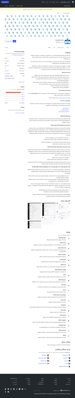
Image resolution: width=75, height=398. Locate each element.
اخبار (69, 380)
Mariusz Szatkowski (63, 366)
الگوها (56, 384)
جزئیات (67, 47)
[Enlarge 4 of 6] (54, 218)
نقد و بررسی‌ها (61, 47)
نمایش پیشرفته (21, 81)
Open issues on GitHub (64, 111)
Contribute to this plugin (17, 54)
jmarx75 (66, 360)
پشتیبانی (6, 47)
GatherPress (58, 42)
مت (16, 380)
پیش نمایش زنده (8, 41)
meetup (9, 78)
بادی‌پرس (15, 384)
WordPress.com (13, 378)
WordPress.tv (40, 384)
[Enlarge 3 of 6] (54, 204)
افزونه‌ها (55, 382)
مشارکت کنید (28, 378)
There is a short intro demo (64, 97)
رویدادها (29, 380)
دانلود (14, 41)
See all (6, 102)
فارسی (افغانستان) (56, 390)
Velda (66, 363)
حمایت (28, 382)
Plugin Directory (67, 5)
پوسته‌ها (55, 380)
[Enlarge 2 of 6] (68, 213)
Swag (28, 384)
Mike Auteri (44, 355)
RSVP (6, 78)
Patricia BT (65, 358)
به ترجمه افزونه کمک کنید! (27, 9)
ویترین (56, 378)
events (13, 78)
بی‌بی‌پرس (14, 382)
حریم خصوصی (67, 384)
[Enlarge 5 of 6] (39, 204)
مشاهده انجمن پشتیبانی (19, 112)
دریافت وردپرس (5, 2)
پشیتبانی (42, 380)
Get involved (66, 108)
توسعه (49, 47)
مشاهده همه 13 (7, 73)
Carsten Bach (44, 360)
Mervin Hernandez (43, 358)
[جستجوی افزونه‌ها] (58, 13)
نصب (54, 47)
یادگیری (42, 378)
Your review (21, 102)
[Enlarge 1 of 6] (68, 204)
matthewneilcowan (42, 363)
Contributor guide (65, 109)
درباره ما (68, 378)
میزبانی (69, 382)
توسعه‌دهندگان (41, 382)
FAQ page (53, 344)
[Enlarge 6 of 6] (39, 222)
